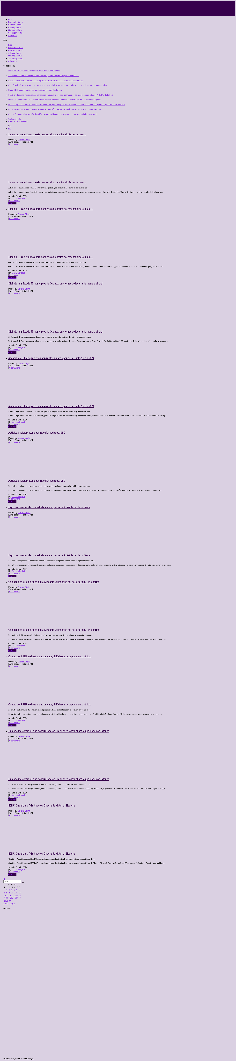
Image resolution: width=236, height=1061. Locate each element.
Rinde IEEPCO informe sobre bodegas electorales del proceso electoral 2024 (50, 209)
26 (17, 898)
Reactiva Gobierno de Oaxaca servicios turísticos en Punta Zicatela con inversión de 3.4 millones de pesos (54, 100)
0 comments (14, 144)
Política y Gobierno (15, 24)
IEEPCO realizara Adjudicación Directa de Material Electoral (41, 805)
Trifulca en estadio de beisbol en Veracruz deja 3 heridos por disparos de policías (43, 76)
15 (7, 895)
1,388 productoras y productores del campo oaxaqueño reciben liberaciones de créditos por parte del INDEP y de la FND (61, 95)
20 (20, 895)
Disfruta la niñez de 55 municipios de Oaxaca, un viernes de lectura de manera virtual (55, 283)
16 (10, 895)
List (9, 128)
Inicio (10, 19)
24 (12, 898)
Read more (12, 203)
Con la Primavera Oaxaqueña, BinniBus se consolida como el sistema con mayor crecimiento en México (53, 114)
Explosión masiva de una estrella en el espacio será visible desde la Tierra (49, 507)
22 (7, 898)
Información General (15, 22)
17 (12, 895)
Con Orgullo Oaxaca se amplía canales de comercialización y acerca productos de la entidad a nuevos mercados (57, 85)
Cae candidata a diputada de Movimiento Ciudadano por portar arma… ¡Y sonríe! (53, 582)
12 (17, 893)
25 (15, 898)
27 (20, 898)
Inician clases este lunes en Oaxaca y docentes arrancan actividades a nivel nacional (45, 80)
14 (5, 895)
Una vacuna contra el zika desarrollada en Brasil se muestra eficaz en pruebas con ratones (58, 731)
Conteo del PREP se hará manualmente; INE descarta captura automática (49, 656)
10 (12, 893)
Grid (9, 125)
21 (5, 898)
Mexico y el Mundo (15, 30)
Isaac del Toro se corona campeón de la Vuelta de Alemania (34, 71)
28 (5, 901)
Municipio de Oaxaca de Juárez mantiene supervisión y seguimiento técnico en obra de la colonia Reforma (54, 109)
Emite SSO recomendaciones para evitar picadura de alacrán (35, 90)
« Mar (5, 903)
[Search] (23, 882)
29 (7, 901)
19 (17, 895)
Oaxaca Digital (24, 140)
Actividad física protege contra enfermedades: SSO (36, 432)
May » (12, 903)
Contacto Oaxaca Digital (18, 121)
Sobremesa (12, 35)
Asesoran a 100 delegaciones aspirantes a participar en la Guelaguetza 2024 (51, 358)
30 (10, 901)
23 (10, 898)
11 (14, 893)
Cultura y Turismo (14, 27)
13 (20, 893)
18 (15, 895)
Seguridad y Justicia (15, 32)
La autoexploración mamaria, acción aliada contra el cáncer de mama (47, 134)
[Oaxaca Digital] (66, 8)
